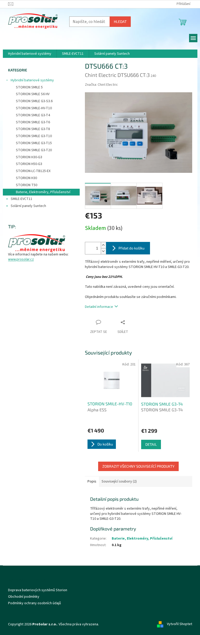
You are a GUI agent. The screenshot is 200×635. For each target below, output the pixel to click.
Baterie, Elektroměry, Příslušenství (43, 192)
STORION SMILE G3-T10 (34, 136)
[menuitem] (30, 54)
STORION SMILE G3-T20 (34, 150)
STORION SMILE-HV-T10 (34, 108)
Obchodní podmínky (23, 596)
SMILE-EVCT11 (21, 199)
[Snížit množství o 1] (103, 251)
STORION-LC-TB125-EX (33, 171)
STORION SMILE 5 (29, 87)
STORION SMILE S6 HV (32, 94)
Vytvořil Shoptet (179, 624)
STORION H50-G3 (29, 164)
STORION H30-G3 (29, 157)
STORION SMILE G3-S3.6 (34, 101)
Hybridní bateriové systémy (32, 80)
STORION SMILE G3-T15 (34, 143)
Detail (151, 444)
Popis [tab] (92, 481)
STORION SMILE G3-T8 (33, 129)
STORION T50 (26, 185)
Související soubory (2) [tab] (119, 481)
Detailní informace (99, 306)
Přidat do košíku (131, 248)
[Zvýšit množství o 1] (103, 245)
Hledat (120, 21)
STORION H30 (26, 178)
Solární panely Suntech (28, 206)
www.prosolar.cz (21, 259)
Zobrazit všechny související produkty (138, 466)
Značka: (101, 84)
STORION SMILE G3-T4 (33, 115)
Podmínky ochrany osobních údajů (34, 603)
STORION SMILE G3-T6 (33, 122)
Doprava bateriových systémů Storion (37, 590)
